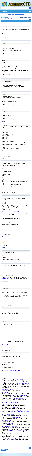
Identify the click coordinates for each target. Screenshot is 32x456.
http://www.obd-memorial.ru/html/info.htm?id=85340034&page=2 (11, 211)
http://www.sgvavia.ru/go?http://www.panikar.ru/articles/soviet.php (11, 414)
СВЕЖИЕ (13, 14)
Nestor (3, 261)
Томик (9, 18)
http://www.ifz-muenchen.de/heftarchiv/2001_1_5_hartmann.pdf (18, 430)
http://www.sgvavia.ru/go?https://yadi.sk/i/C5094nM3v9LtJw (14, 410)
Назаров (11, 18)
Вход (22, 14)
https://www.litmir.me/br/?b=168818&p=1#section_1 (19, 416)
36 (15, 24)
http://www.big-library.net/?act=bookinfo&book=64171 (10, 426)
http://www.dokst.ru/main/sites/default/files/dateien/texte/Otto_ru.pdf (12, 409)
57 (14, 362)
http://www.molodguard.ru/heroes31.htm (23, 383)
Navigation (4, 11)
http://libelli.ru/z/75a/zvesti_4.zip (18, 404)
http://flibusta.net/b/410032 (6, 344)
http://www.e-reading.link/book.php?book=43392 (21, 411)
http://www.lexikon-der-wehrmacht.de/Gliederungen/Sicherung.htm (17, 438)
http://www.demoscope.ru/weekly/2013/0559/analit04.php (10, 402)
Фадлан (3, 56)
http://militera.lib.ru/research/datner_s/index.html (20, 395)
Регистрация (19, 14)
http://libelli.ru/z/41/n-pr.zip (21, 379)
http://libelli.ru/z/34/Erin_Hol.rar (18, 398)
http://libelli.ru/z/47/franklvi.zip (21, 422)
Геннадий (3, 39)
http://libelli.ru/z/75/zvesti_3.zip (7, 404)
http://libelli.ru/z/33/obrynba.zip (17, 407)
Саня (2, 236)
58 (15, 376)
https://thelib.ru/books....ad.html (6, 420)
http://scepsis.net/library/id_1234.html (18, 400)
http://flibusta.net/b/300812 (6, 392)
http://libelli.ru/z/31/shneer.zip (11, 423)
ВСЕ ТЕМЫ (10, 14)
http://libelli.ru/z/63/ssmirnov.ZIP (17, 417)
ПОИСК (16, 14)
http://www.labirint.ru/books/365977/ (7, 278)
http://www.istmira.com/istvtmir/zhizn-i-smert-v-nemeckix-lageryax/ (11, 370)
